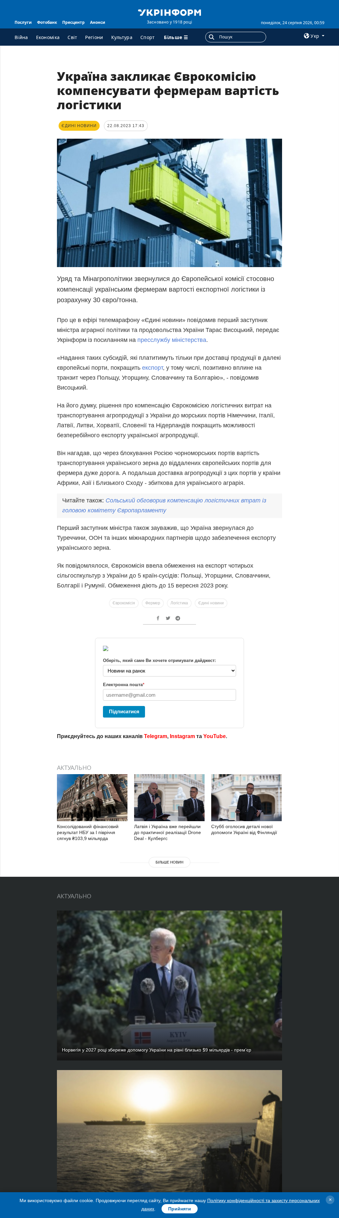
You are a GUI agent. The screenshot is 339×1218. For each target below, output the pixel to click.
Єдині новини (211, 603)
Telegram (155, 736)
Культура (121, 37)
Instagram (182, 736)
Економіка (48, 37)
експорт (152, 367)
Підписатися (124, 711)
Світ (72, 37)
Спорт (147, 37)
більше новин (169, 862)
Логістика (179, 603)
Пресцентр (73, 22)
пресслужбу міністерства (171, 340)
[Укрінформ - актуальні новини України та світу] (169, 12)
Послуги (23, 22)
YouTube (214, 736)
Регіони (94, 37)
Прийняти (179, 1208)
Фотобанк (47, 22)
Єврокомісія (124, 603)
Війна (21, 37)
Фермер (152, 603)
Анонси (97, 22)
